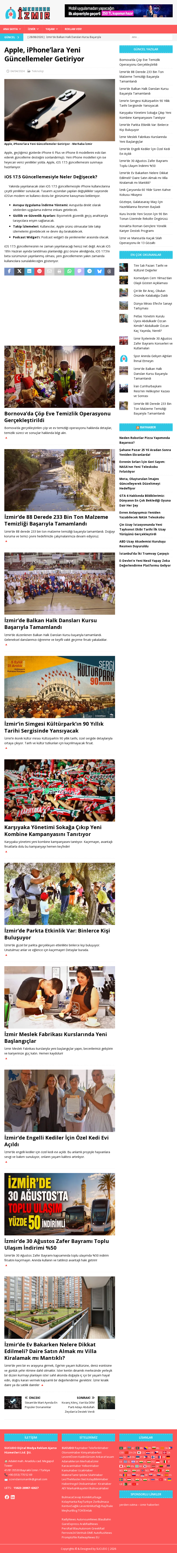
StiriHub (81, 1533)
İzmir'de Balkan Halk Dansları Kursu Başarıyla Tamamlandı (151, 373)
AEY (64, 1488)
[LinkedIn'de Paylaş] (29, 271)
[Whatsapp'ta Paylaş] (69, 271)
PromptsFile (69, 1537)
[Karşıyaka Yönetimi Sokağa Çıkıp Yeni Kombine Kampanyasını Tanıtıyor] (59, 790)
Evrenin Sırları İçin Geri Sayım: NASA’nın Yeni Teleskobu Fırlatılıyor (142, 466)
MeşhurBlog (69, 1510)
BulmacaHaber (99, 1488)
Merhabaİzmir (89, 1461)
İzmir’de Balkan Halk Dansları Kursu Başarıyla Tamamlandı (50, 623)
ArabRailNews (89, 1524)
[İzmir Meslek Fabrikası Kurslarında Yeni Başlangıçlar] (59, 997)
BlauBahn (104, 1519)
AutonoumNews (87, 1519)
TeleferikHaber (98, 1448)
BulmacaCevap (71, 1497)
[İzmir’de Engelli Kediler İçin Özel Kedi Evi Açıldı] (59, 1101)
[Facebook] (6, 1497)
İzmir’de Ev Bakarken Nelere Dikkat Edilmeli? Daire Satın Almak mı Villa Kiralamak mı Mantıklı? (50, 1351)
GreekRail (98, 1528)
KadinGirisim (86, 1457)
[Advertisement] (59, 311)
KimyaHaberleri (91, 1452)
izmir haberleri (149, 1505)
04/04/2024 (17, 71)
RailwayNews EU (88, 1537)
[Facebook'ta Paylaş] (9, 271)
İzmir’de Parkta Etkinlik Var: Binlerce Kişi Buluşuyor (57, 934)
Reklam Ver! (73, 29)
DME (90, 1533)
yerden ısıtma (128, 1505)
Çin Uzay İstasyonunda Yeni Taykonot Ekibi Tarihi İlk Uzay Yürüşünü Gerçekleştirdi (142, 529)
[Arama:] (151, 37)
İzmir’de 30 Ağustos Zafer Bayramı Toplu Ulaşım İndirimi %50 (56, 1244)
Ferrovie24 (69, 1533)
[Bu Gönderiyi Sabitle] (39, 271)
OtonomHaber (71, 1452)
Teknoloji (38, 71)
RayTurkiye (85, 1502)
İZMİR (31, 29)
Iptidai (83, 1475)
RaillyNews (69, 1519)
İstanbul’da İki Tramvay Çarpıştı (144, 553)
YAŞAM (50, 29)
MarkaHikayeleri (78, 1488)
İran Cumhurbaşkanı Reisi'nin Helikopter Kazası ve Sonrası (152, 391)
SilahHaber (95, 1475)
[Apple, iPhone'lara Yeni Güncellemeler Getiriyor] (59, 139)
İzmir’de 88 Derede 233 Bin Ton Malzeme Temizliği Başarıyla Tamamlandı (56, 520)
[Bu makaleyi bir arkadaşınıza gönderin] (49, 271)
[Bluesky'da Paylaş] (99, 271)
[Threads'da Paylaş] (109, 271)
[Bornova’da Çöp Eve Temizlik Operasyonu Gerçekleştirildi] (59, 377)
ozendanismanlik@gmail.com (28, 1479)
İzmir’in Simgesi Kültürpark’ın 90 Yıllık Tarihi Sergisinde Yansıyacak (54, 727)
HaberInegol (70, 1484)
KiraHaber (104, 1484)
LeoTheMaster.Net (74, 1479)
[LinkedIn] (12, 1497)
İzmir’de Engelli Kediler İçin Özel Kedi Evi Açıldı (56, 1141)
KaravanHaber (71, 1466)
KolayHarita (69, 1502)
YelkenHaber (90, 1466)
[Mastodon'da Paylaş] (79, 271)
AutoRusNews (103, 1533)
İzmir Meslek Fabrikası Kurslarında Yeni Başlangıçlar (55, 1037)
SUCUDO (68, 1448)
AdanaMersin (70, 1461)
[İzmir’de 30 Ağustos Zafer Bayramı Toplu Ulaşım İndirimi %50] (59, 1204)
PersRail (67, 1528)
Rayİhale (107, 1506)
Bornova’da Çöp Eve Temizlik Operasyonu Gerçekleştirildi (57, 417)
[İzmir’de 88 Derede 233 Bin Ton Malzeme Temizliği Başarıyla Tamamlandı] (59, 480)
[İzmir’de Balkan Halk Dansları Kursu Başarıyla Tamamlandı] (59, 583)
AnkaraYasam (105, 1457)
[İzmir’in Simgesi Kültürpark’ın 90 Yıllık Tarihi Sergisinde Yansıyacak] (59, 687)
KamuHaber (69, 1470)
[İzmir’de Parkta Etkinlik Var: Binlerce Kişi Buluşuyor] (59, 894)
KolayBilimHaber (97, 1479)
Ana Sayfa (10, 29)
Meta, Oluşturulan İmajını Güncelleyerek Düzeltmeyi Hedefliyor (139, 484)
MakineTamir (70, 1475)
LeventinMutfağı (90, 1506)
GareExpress (70, 1524)
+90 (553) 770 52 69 (20, 1475)
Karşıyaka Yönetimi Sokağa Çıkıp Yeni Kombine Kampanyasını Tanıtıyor (53, 830)
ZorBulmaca (101, 1502)
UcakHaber (85, 1470)
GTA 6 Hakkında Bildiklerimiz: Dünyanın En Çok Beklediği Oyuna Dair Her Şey (145, 500)
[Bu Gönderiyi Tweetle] (19, 271)
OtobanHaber (88, 1484)
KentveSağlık (70, 1506)
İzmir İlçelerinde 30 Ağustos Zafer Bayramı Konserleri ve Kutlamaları (153, 343)
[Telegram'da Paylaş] (89, 271)
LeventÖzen (70, 1457)
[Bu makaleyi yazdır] (59, 271)
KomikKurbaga (91, 1497)
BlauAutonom (82, 1528)
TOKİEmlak (85, 1510)
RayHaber (148, 427)
